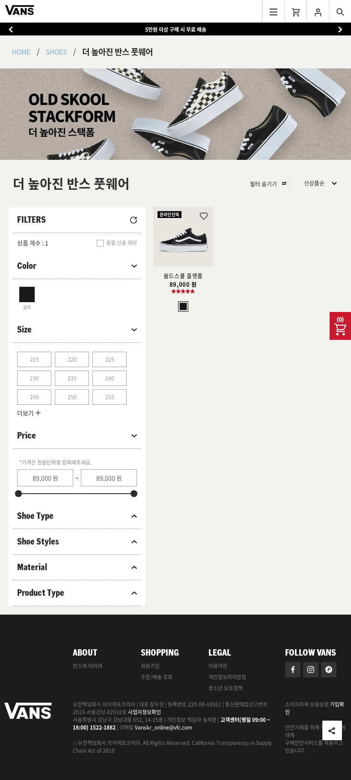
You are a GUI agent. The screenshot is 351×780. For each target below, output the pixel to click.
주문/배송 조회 (157, 677)
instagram (310, 669)
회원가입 (150, 666)
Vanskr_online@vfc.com (163, 727)
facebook (292, 669)
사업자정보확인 (144, 712)
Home (21, 51)
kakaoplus (328, 669)
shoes (56, 51)
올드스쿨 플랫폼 (183, 275)
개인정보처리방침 (227, 677)
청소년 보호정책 (225, 688)
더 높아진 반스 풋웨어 (117, 52)
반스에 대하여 (87, 666)
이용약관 (217, 666)
